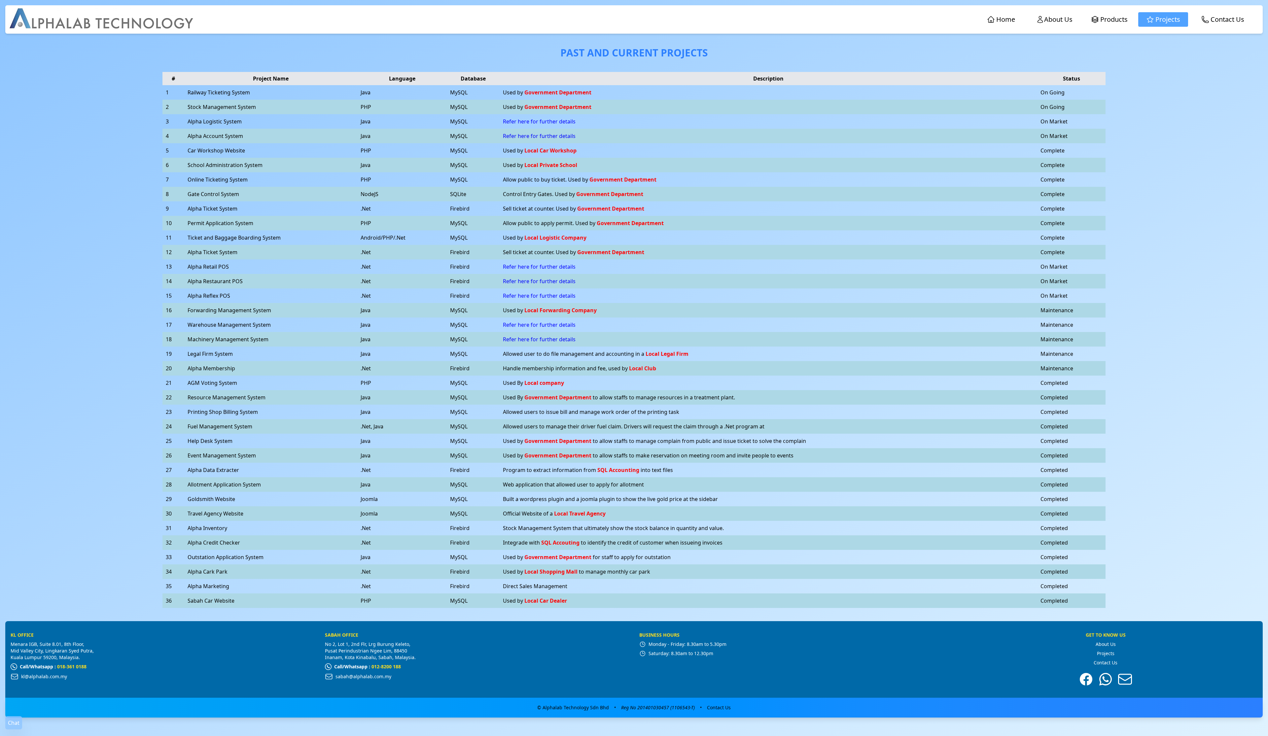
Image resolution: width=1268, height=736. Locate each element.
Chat (13, 722)
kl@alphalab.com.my (44, 676)
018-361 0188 (72, 666)
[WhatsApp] (1105, 679)
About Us (1106, 644)
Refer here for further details (539, 121)
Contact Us (1105, 662)
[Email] (1125, 679)
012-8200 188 (386, 666)
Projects (1105, 653)
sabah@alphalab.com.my (363, 676)
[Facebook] (1086, 679)
